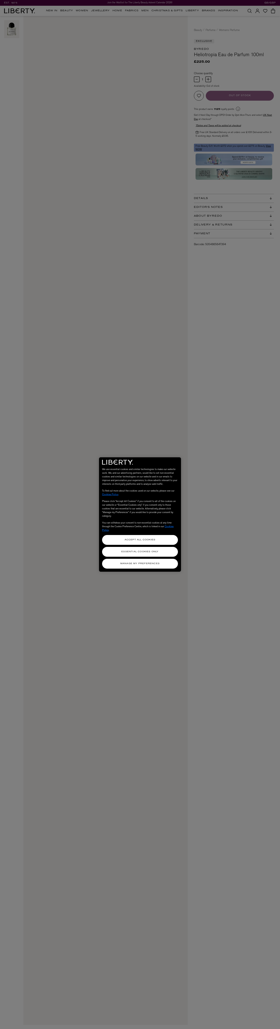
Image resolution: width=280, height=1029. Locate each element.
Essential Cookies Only (139, 552)
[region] (140, 514)
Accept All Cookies (140, 540)
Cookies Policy (110, 494)
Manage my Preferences (140, 564)
